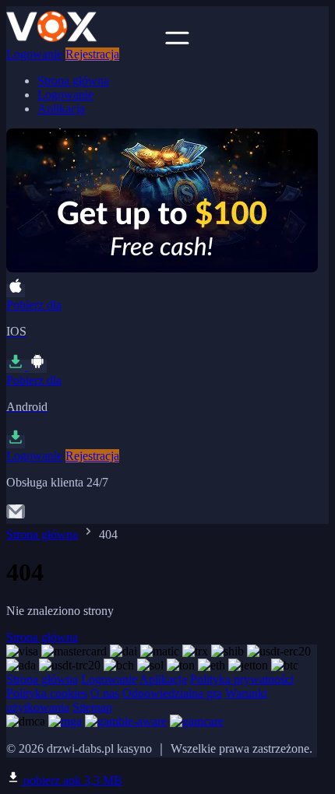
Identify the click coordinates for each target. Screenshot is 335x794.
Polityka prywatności (242, 679)
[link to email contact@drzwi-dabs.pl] (15, 516)
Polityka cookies (46, 693)
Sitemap (92, 707)
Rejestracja (92, 54)
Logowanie (34, 54)
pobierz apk (71, 780)
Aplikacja (61, 108)
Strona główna (73, 80)
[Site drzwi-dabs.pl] (84, 40)
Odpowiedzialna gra (172, 693)
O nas (104, 693)
